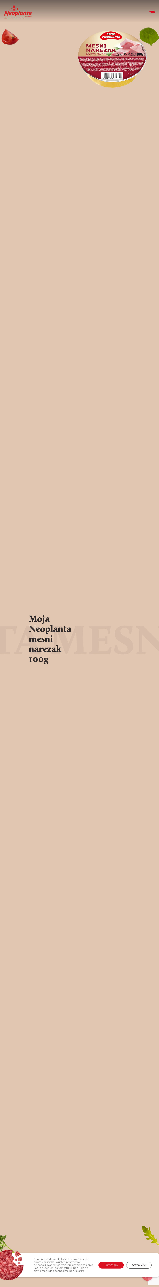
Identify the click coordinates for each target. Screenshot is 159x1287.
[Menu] (152, 11)
